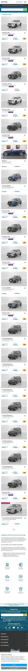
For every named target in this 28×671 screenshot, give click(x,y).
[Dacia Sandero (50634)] (14, 177)
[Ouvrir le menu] (25, 2)
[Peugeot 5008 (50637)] (14, 483)
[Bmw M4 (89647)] (14, 152)
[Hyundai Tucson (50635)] (14, 75)
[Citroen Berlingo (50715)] (14, 355)
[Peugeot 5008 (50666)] (14, 100)
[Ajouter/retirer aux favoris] (25, 33)
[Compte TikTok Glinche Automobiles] (21, 627)
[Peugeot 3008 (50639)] (14, 304)
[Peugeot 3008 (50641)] (14, 227)
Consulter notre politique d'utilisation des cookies (10, 660)
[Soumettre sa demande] (25, 615)
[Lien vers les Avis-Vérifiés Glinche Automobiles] (15, 651)
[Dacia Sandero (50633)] (14, 279)
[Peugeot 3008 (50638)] (14, 202)
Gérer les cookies (14, 668)
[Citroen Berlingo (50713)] (14, 406)
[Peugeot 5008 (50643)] (14, 253)
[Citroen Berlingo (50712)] (14, 432)
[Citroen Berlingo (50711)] (14, 458)
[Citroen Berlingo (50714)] (14, 381)
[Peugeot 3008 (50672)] (14, 49)
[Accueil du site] (4, 2)
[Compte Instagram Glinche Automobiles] (9, 628)
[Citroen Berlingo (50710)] (14, 329)
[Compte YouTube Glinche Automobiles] (14, 628)
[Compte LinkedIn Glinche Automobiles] (18, 628)
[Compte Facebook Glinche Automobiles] (6, 627)
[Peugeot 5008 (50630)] (14, 126)
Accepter (14, 665)
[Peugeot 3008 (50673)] (14, 23)
